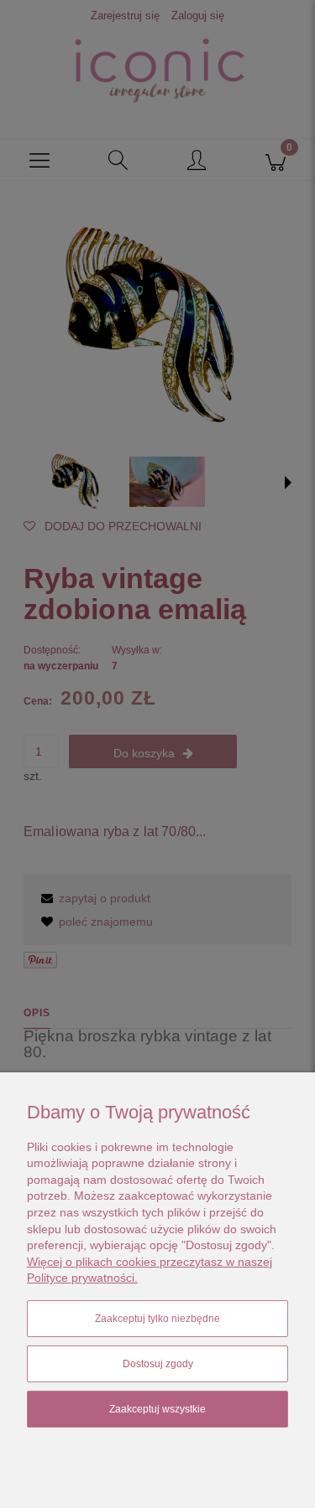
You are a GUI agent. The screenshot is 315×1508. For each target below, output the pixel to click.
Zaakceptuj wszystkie (157, 1409)
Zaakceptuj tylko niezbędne (157, 1319)
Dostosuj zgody (158, 1364)
